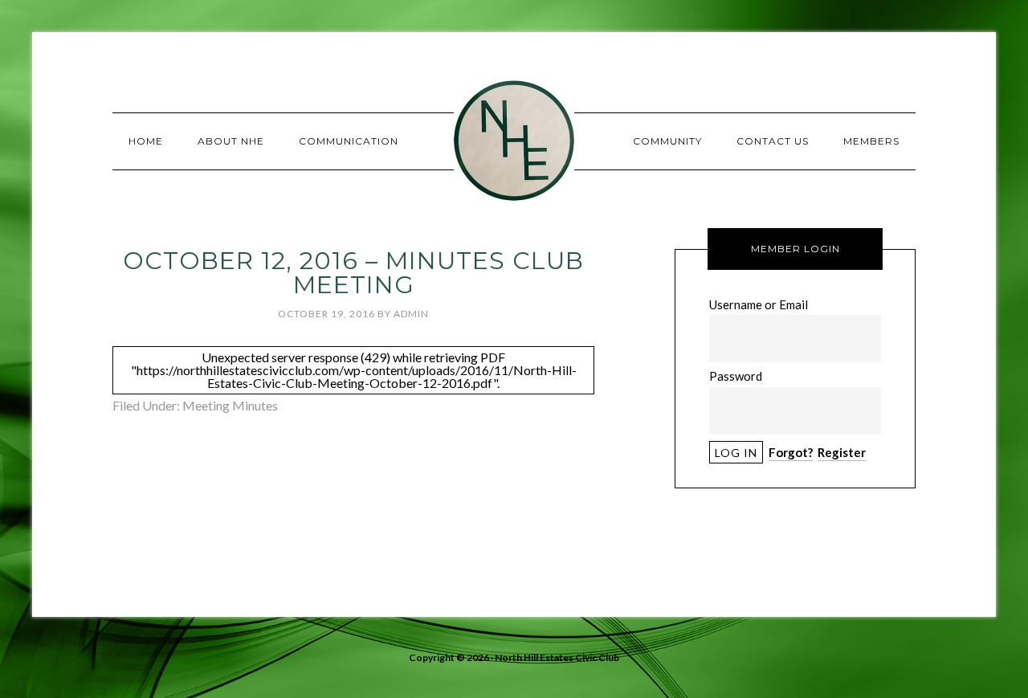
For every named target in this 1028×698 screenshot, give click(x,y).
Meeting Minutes (230, 405)
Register (842, 452)
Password (735, 376)
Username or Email (758, 304)
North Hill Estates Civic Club (514, 140)
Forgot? (791, 452)
